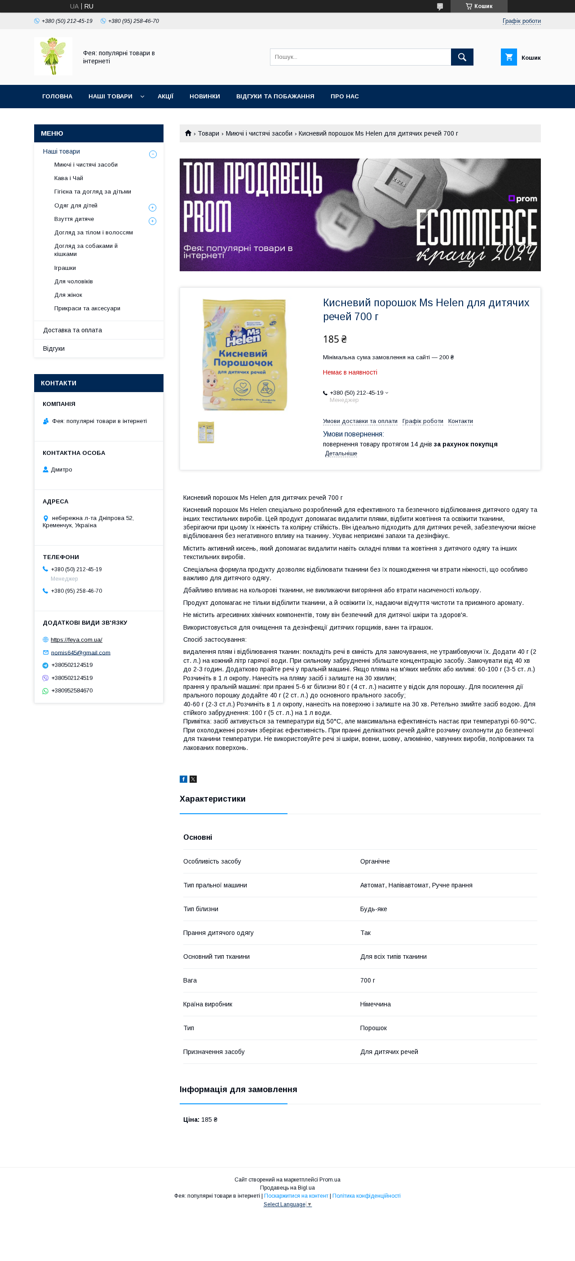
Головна (57, 96)
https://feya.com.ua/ (76, 639)
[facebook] (183, 780)
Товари (208, 133)
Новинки (205, 96)
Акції (165, 96)
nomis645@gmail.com (81, 652)
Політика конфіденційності (366, 1196)
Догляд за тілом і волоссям (93, 232)
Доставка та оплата (72, 330)
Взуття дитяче (74, 219)
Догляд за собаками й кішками (86, 249)
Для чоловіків (73, 281)
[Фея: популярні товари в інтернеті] (53, 73)
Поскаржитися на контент (296, 1196)
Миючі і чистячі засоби (259, 133)
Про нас (345, 96)
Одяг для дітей (75, 205)
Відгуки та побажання (275, 96)
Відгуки (54, 348)
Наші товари (110, 96)
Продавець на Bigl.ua (287, 1188)
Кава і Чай (68, 178)
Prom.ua (330, 1180)
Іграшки (65, 268)
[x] (193, 780)
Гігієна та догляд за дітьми (92, 191)
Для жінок (68, 294)
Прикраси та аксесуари (87, 308)
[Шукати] (462, 57)
